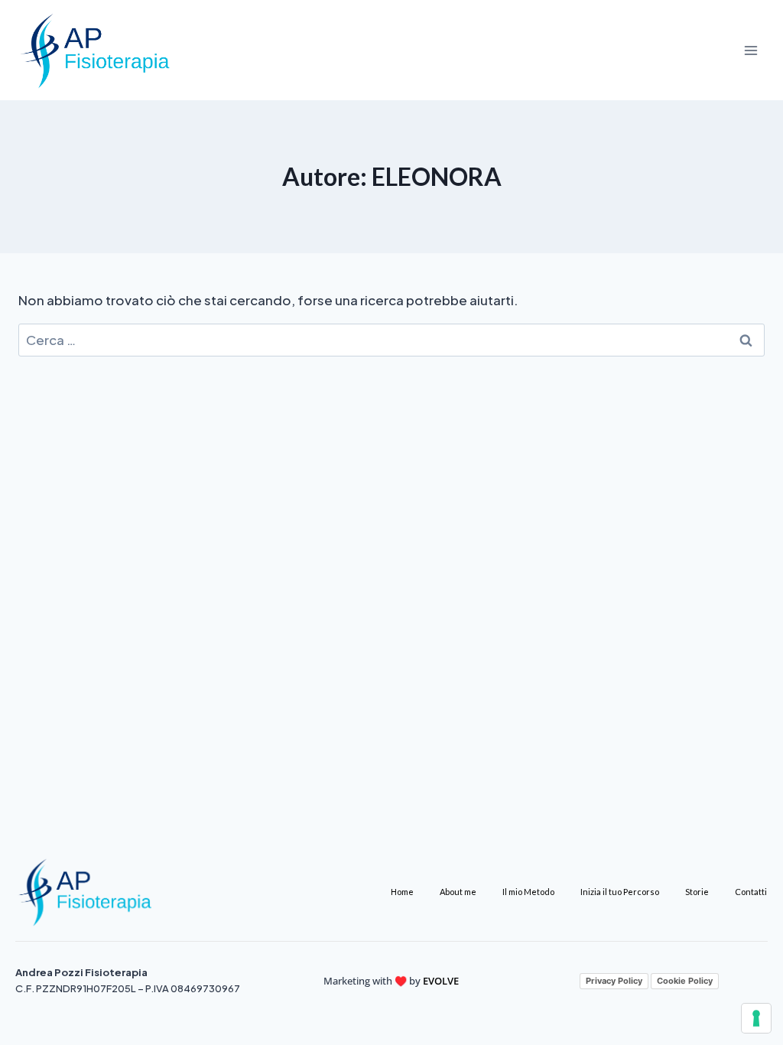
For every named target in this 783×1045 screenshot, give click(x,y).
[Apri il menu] (750, 50)
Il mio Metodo (528, 892)
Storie (697, 892)
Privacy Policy (614, 980)
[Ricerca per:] (391, 339)
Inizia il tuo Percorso (619, 892)
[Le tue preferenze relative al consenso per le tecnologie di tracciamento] (756, 1018)
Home (402, 892)
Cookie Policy (685, 980)
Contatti (751, 892)
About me (458, 892)
